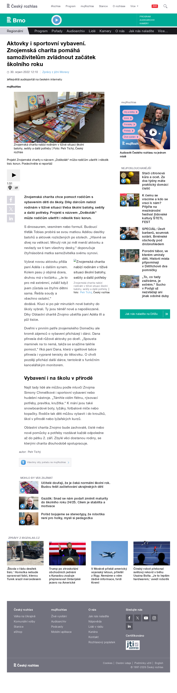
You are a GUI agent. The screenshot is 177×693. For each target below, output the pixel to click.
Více (163, 31)
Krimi (126, 118)
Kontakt (93, 637)
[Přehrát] (13, 175)
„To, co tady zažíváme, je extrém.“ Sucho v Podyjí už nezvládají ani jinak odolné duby (155, 286)
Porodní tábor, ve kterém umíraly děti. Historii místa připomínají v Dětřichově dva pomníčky (155, 260)
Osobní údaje (123, 663)
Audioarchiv (147, 20)
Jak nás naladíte (141, 31)
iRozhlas (56, 6)
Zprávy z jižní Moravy (55, 72)
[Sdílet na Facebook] (11, 200)
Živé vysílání (130, 137)
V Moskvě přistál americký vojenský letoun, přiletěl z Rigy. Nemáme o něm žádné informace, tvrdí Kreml (109, 575)
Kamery (144, 23)
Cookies (107, 663)
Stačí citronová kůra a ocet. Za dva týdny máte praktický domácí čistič (155, 180)
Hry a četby (129, 112)
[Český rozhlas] (22, 6)
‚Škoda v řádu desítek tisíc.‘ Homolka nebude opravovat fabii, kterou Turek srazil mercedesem (24, 574)
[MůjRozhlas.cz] (14, 87)
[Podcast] (10, 188)
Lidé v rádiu (95, 626)
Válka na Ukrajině (24, 616)
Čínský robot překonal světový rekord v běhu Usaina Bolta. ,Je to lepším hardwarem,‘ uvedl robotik (151, 574)
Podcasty (57, 626)
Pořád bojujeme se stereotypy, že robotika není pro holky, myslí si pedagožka (73, 516)
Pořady (57, 31)
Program (71, 6)
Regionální (15, 31)
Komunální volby (24, 621)
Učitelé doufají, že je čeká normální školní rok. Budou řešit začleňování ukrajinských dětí (75, 484)
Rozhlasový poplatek (101, 642)
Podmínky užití (142, 663)
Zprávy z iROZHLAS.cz (24, 537)
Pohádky (128, 124)
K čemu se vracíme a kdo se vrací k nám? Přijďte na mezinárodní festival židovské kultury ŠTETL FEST (155, 208)
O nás (120, 31)
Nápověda (95, 621)
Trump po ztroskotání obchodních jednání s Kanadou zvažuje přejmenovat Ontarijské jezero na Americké (65, 575)
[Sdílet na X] (11, 209)
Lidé (92, 31)
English (159, 663)
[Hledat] (165, 6)
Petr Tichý (86, 292)
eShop (18, 632)
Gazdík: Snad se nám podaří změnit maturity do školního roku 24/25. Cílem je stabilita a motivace (74, 502)
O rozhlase (119, 6)
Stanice (103, 6)
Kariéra (92, 632)
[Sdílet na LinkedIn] (11, 218)
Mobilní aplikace (61, 632)
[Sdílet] (16, 188)
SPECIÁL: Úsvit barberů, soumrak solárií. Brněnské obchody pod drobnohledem (155, 236)
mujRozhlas (87, 6)
